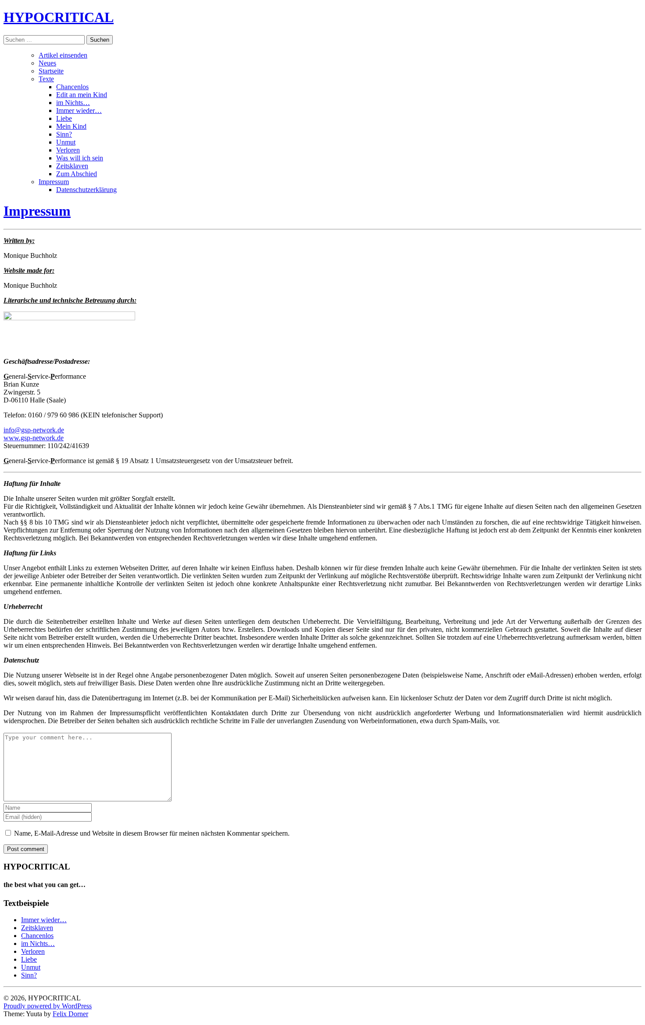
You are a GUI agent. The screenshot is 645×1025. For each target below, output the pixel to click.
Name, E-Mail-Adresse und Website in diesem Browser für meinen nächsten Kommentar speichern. (152, 833)
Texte (46, 79)
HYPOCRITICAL (59, 17)
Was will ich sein (79, 158)
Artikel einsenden (63, 55)
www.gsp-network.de (34, 438)
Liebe (64, 118)
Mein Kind (71, 126)
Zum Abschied (76, 173)
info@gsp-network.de (34, 430)
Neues (47, 63)
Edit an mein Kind (81, 94)
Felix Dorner (70, 1014)
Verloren (68, 150)
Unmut (65, 142)
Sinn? (64, 134)
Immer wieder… (79, 110)
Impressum (54, 181)
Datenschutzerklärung (86, 189)
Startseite (51, 71)
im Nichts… (73, 102)
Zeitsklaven (72, 166)
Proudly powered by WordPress (48, 1006)
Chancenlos (72, 87)
